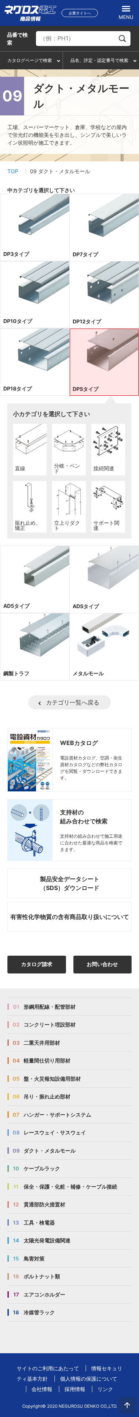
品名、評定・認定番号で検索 (99, 60)
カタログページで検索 (29, 60)
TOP (12, 171)
